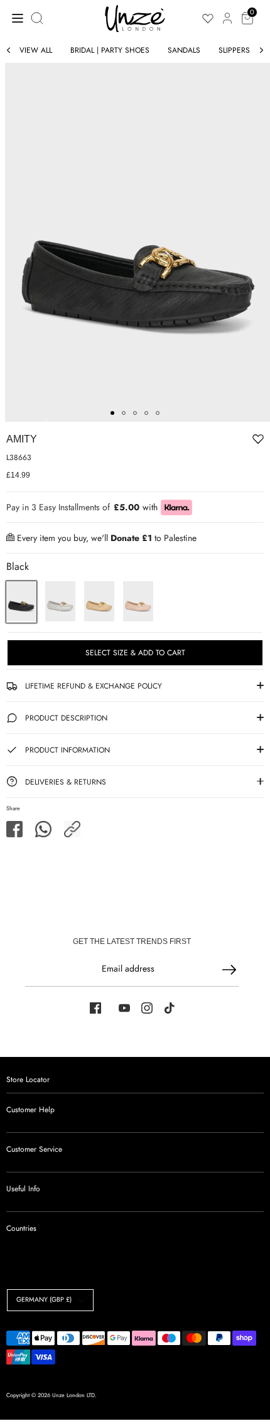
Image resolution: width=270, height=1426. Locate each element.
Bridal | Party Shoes (109, 50)
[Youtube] (124, 1008)
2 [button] (124, 413)
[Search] (38, 18)
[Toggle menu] (14, 18)
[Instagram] (147, 1008)
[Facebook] (95, 1008)
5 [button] (157, 413)
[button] (72, 829)
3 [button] (135, 413)
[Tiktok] (169, 1008)
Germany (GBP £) (44, 1299)
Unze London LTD (73, 1395)
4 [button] (146, 413)
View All (35, 50)
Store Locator (28, 1079)
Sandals (184, 50)
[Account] (227, 11)
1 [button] (112, 413)
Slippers (234, 50)
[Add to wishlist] (219, 441)
